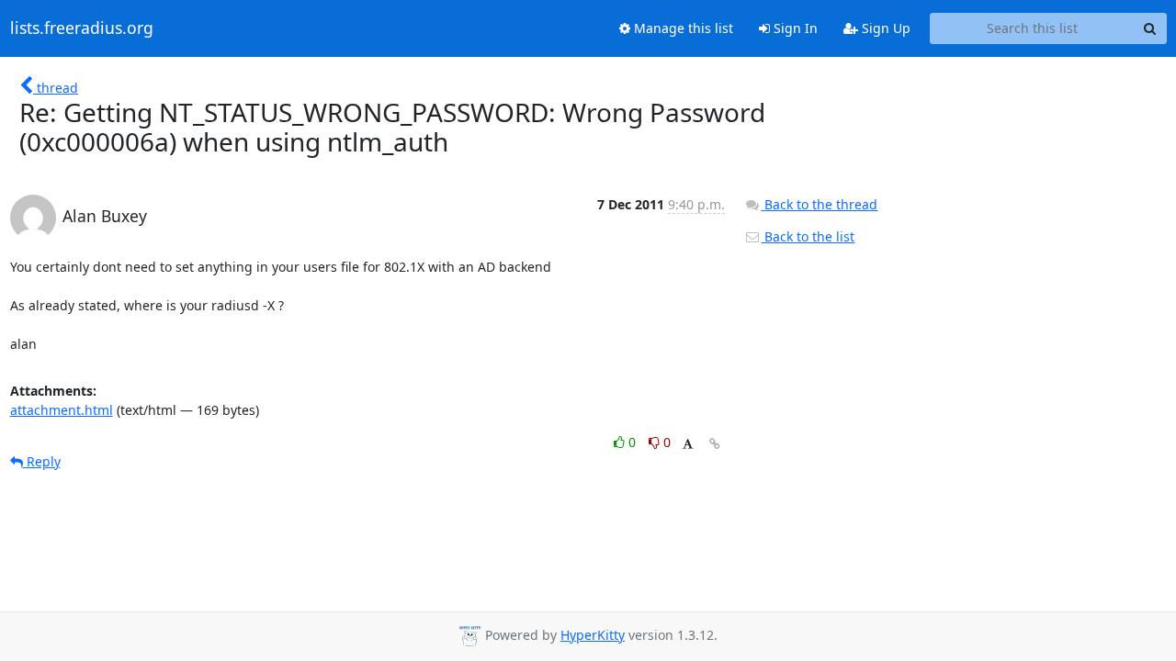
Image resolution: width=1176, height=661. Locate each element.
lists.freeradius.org (81, 28)
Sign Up (884, 28)
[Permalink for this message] (715, 443)
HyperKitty (592, 635)
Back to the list (807, 236)
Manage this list (681, 28)
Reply (42, 461)
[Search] (1150, 28)
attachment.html (61, 410)
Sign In (794, 28)
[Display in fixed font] (687, 444)
